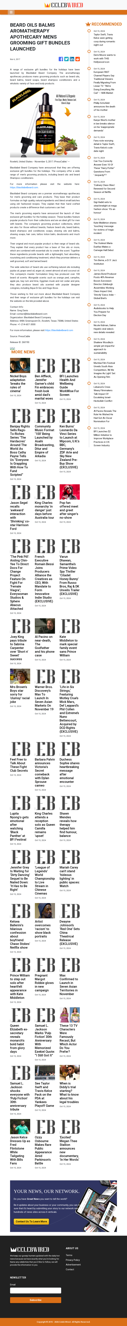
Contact (70, 1269)
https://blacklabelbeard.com (24, 187)
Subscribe (36, 1300)
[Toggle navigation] (11, 12)
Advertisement (73, 1264)
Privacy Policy (73, 1260)
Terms (69, 1255)
